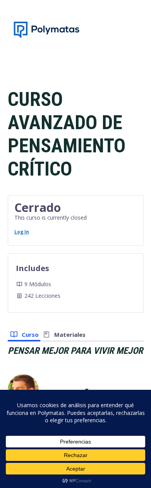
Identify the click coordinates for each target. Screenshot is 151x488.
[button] (138, 29)
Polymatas (46, 29)
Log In (21, 232)
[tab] (24, 333)
